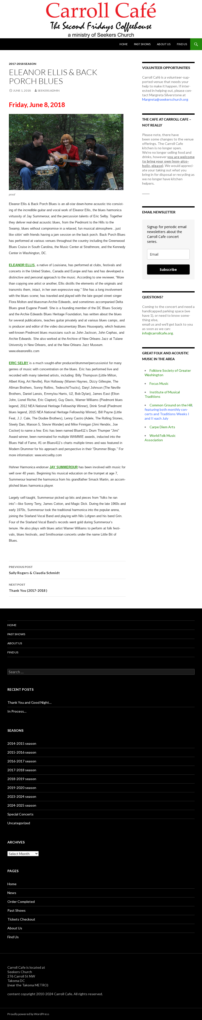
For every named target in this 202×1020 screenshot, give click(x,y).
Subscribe (168, 269)
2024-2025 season (21, 805)
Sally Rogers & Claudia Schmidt (34, 570)
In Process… (16, 711)
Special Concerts (20, 814)
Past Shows (142, 44)
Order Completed (21, 901)
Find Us (182, 44)
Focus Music (159, 383)
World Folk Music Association (160, 437)
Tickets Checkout (21, 919)
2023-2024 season (21, 796)
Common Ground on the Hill (171, 405)
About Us (163, 44)
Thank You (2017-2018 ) (28, 588)
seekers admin (49, 90)
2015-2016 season (21, 752)
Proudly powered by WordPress (28, 1014)
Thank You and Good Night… (29, 702)
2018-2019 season (21, 779)
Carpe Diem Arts (162, 427)
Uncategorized (18, 823)
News (11, 893)
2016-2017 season (21, 761)
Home (123, 44)
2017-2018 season (22, 64)
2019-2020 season (21, 788)
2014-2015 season (21, 743)
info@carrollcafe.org (157, 333)
